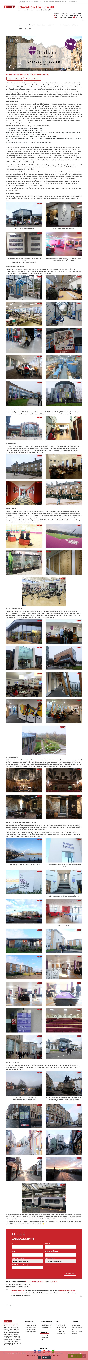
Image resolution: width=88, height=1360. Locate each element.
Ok (39, 1357)
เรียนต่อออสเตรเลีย (52, 25)
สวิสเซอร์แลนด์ (45, 1336)
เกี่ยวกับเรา (28, 29)
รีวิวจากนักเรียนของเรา (77, 1328)
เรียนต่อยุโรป (41, 25)
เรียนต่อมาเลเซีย (65, 25)
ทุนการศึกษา (76, 25)
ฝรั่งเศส (43, 1340)
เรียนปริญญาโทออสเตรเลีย (61, 1)
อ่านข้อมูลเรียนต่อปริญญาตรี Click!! (19, 1284)
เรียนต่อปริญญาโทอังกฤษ (37, 1)
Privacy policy (46, 1357)
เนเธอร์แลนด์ (44, 1338)
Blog (20, 29)
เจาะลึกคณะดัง (60, 1331)
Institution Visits (77, 1331)
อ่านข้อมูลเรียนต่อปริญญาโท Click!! (19, 1287)
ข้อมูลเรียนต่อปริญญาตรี (15, 79)
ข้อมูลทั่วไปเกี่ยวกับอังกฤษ (61, 1328)
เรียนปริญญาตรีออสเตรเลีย (49, 1)
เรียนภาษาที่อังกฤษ (23, 2)
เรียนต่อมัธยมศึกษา (73, 1)
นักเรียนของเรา (76, 1325)
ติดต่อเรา (74, 1334)
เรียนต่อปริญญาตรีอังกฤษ (24, 1)
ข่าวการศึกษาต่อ (61, 1325)
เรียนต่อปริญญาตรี (30, 1325)
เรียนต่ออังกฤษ (30, 25)
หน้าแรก (21, 25)
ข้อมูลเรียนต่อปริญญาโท (32, 79)
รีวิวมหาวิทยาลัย (61, 1334)
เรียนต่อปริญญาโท (30, 1327)
